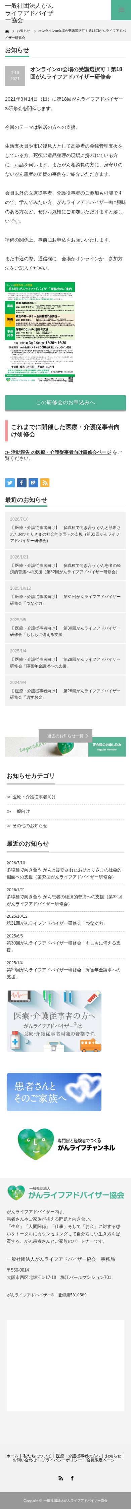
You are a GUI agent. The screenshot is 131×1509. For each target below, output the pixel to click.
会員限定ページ (101, 1460)
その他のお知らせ (29, 825)
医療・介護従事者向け (34, 796)
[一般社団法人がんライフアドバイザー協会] (31, 13)
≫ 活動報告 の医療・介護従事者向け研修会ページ (58, 452)
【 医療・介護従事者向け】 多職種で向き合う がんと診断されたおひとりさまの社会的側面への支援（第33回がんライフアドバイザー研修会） (65, 534)
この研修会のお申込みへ (65, 402)
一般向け (21, 811)
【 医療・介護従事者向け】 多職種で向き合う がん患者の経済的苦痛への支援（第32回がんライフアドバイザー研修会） (65, 568)
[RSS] (60, 1477)
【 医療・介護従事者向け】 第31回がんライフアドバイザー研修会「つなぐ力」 (65, 599)
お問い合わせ (25, 1460)
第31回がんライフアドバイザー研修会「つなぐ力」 (57, 923)
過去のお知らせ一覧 (65, 736)
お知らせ (113, 1456)
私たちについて (37, 1456)
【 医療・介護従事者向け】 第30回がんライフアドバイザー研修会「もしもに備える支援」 (65, 631)
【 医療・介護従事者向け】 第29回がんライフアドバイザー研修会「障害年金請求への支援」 (65, 662)
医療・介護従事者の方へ (78, 1456)
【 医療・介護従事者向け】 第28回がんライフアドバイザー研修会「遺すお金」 (65, 694)
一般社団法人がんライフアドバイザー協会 (75, 1500)
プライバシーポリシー (62, 1460)
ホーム (12, 1456)
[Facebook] (71, 1477)
